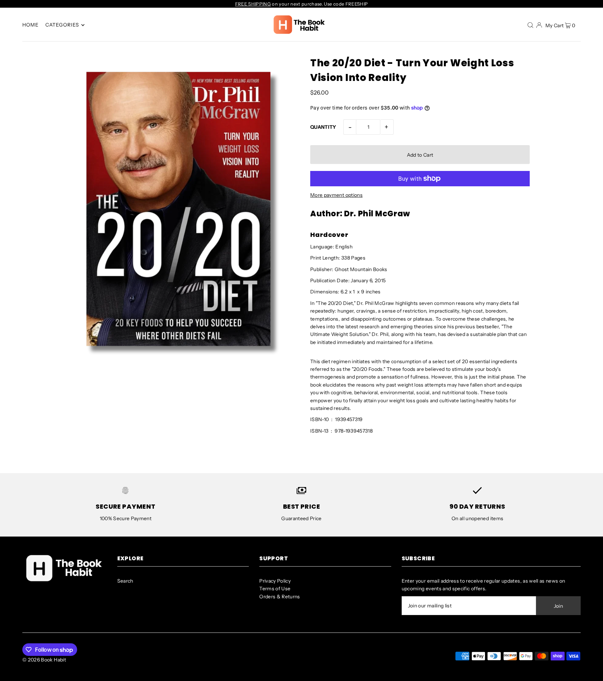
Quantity (323, 127)
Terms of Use (274, 588)
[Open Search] (530, 25)
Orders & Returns (279, 596)
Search (125, 581)
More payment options (336, 195)
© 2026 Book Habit (44, 660)
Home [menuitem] (30, 25)
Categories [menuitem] (62, 25)
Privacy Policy (275, 581)
